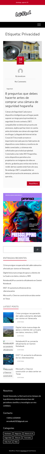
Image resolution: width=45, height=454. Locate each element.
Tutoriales (27, 438)
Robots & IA (29, 433)
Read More (33, 183)
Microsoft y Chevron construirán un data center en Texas (28, 371)
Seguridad (10, 89)
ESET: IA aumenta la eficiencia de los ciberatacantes (29, 356)
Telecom (18, 438)
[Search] (37, 249)
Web (16, 442)
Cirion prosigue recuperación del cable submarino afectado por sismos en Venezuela (28, 316)
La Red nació (22, 396)
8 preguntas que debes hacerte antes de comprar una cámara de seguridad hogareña (21, 99)
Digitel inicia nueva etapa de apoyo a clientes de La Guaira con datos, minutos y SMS (28, 330)
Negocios (18, 433)
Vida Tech (7, 442)
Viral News (24, 451)
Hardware (7, 433)
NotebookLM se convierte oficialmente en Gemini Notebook (27, 344)
